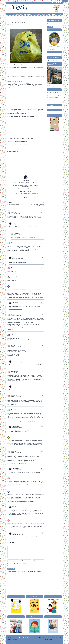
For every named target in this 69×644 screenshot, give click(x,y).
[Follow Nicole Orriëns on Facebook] (25, 197)
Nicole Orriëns (25, 180)
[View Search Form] (61, 14)
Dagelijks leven (19, 14)
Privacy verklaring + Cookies (55, 637)
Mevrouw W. (13, 409)
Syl (11, 477)
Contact (44, 637)
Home (14, 14)
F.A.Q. (48, 637)
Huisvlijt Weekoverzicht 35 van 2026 (54, 99)
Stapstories (13, 371)
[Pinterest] (25, 637)
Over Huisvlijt (39, 637)
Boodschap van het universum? (13, 203)
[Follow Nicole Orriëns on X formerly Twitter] (27, 197)
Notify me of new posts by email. (15, 565)
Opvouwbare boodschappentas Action (19, 144)
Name (9, 560)
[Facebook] (19, 637)
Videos (48, 107)
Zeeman (27, 83)
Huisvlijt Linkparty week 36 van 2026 (54, 100)
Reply (42, 212)
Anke (12, 314)
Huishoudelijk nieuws (11, 19)
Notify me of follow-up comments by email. (17, 563)
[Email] (27, 637)
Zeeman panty (24, 141)
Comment (10, 547)
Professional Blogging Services (12, 639)
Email (21, 560)
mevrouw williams (15, 276)
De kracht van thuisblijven (52, 102)
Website (34, 560)
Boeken (49, 14)
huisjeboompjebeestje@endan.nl (15, 309)
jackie (12, 334)
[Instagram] (23, 637)
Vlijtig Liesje (15, 223)
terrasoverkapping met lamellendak (53, 86)
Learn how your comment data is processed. (32, 571)
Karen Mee (13, 519)
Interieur (24, 14)
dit (27, 116)
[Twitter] (21, 637)
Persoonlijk (54, 14)
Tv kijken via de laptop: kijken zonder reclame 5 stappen (36, 204)
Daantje (12, 212)
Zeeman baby (32, 138)
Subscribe (50, 26)
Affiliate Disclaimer (48, 639)
